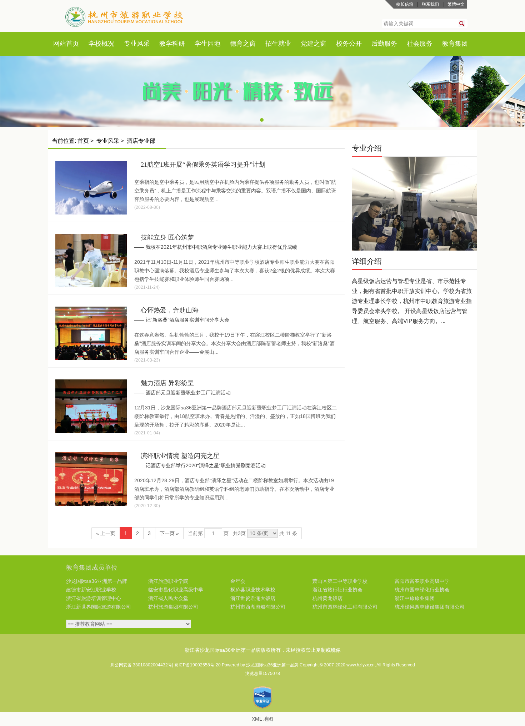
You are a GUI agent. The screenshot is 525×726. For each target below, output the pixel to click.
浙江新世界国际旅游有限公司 (98, 607)
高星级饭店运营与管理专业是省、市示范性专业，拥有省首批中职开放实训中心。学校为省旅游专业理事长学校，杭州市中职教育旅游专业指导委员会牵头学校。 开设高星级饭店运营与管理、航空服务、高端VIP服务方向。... (412, 301)
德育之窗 (243, 43)
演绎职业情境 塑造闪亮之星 (180, 455)
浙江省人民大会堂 (168, 598)
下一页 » (169, 533)
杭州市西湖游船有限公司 (257, 607)
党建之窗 (313, 43)
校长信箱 (404, 4)
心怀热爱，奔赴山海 (170, 310)
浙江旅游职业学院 (168, 581)
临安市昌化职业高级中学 (175, 590)
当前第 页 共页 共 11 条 (242, 533)
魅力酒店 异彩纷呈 (167, 383)
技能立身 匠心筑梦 (167, 237)
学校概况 (101, 43)
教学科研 (172, 43)
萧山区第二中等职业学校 (340, 581)
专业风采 (137, 43)
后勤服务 (384, 43)
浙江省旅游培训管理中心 (93, 598)
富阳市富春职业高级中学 (422, 581)
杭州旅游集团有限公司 (173, 607)
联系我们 (430, 4)
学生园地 (207, 43)
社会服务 (419, 43)
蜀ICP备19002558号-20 (198, 664)
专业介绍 (367, 148)
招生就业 (278, 43)
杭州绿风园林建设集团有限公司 (430, 607)
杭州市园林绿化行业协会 (422, 590)
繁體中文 (456, 4)
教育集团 (455, 43)
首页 (72, 43)
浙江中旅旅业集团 (415, 598)
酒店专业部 (141, 141)
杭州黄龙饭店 (327, 598)
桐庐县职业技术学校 (252, 590)
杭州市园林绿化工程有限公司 (345, 607)
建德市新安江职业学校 (91, 590)
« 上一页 (105, 533)
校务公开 (349, 43)
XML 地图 (262, 719)
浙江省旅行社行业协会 (337, 590)
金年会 (237, 581)
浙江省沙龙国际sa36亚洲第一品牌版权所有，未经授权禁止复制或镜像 (263, 650)
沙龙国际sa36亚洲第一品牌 (96, 581)
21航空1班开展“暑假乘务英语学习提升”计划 (203, 164)
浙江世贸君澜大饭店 (252, 598)
